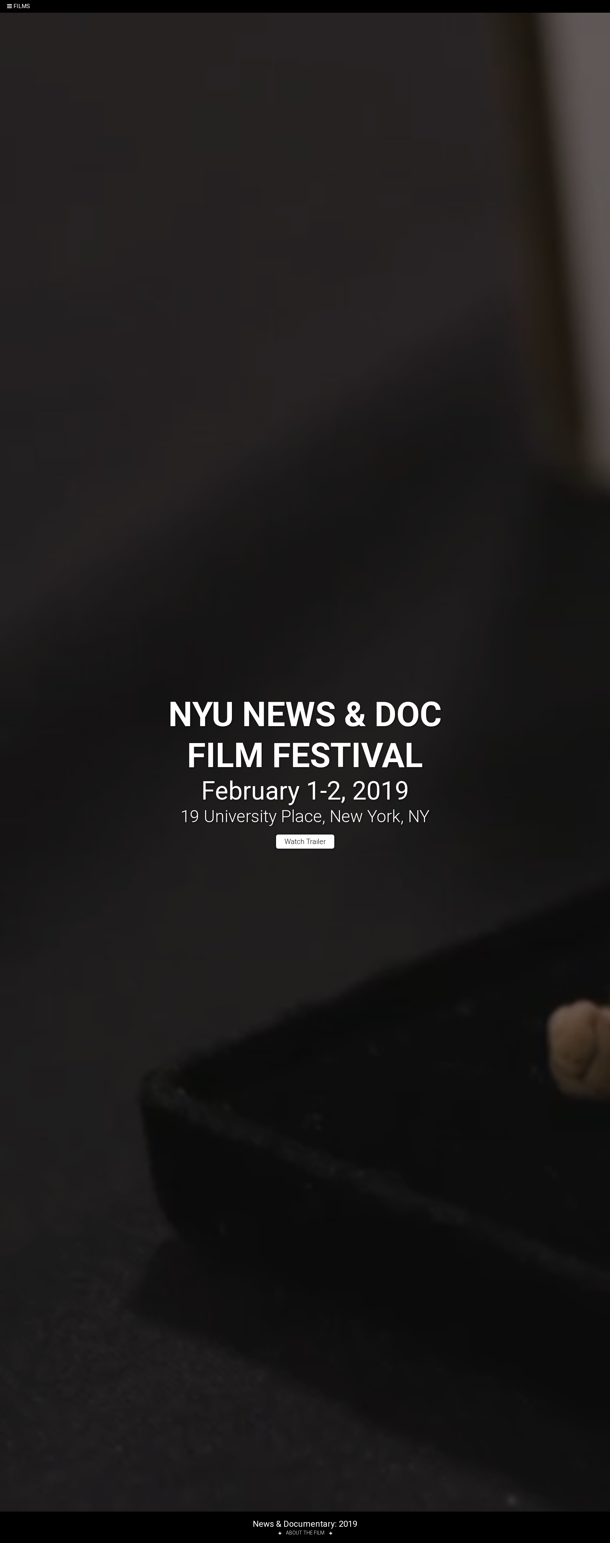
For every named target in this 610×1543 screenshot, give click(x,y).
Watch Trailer (305, 841)
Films (21, 6)
